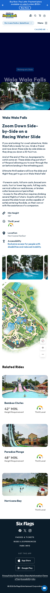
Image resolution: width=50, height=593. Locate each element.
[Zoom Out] (43, 354)
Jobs (33, 579)
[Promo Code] (31, 15)
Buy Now (24, 8)
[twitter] (25, 530)
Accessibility (25, 579)
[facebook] (20, 530)
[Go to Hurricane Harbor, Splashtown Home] (9, 15)
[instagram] (30, 530)
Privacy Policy (7, 576)
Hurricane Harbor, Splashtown (16, 23)
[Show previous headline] (3, 5)
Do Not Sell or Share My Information (28, 576)
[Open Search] (35, 15)
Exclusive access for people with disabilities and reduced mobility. (24, 245)
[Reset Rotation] (43, 341)
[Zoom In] (43, 347)
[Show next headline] (47, 5)
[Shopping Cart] (40, 15)
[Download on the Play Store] (25, 568)
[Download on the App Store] (25, 560)
